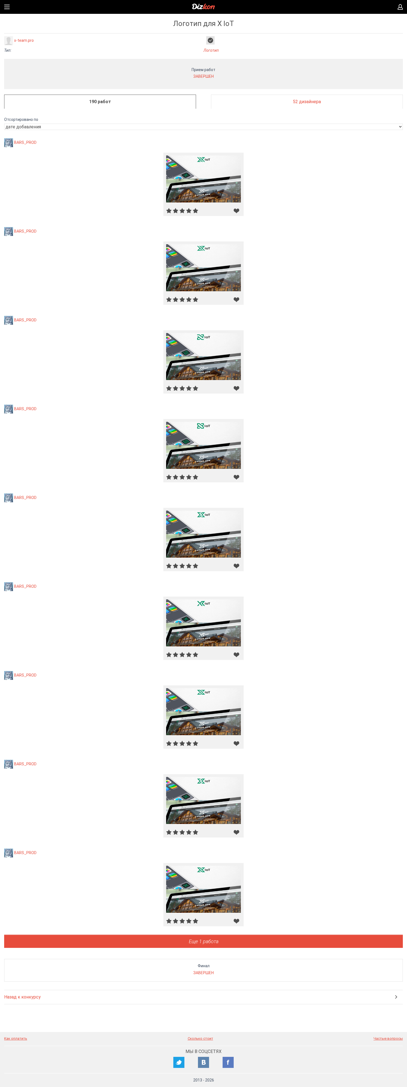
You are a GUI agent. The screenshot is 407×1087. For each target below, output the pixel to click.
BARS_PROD (25, 142)
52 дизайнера (307, 101)
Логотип (211, 50)
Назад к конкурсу (22, 997)
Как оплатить (15, 1038)
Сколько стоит (200, 1038)
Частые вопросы (388, 1038)
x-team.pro (24, 40)
